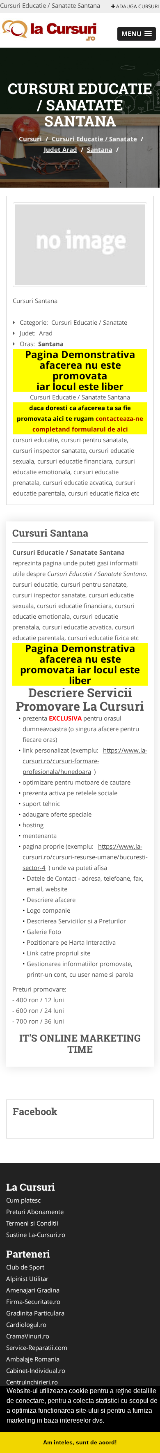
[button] (136, 34)
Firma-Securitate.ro (33, 1301)
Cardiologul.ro (26, 1324)
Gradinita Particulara (35, 1313)
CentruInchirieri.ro (32, 1382)
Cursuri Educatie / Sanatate (94, 139)
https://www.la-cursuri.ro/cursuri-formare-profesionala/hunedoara (85, 761)
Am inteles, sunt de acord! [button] (80, 1442)
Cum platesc (23, 1200)
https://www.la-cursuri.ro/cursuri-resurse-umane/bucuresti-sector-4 (85, 857)
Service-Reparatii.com (36, 1347)
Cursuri (30, 139)
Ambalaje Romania (32, 1359)
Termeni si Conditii (32, 1223)
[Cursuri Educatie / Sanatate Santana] (80, 244)
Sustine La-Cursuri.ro (35, 1234)
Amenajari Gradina (32, 1290)
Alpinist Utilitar (27, 1278)
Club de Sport (25, 1267)
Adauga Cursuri (137, 6)
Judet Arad (60, 149)
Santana (99, 149)
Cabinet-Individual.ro (35, 1370)
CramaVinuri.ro (27, 1336)
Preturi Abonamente (35, 1211)
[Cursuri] (54, 29)
